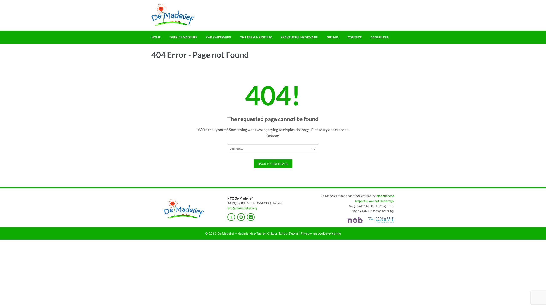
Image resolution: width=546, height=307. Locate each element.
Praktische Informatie (299, 37)
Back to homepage (273, 163)
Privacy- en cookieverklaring (321, 233)
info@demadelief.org (242, 208)
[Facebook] (231, 217)
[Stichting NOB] (355, 220)
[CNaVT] (381, 220)
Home (156, 37)
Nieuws (333, 37)
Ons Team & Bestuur (256, 37)
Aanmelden (379, 37)
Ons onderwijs (218, 37)
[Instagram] (241, 217)
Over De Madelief (183, 37)
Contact (355, 37)
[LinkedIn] (251, 217)
